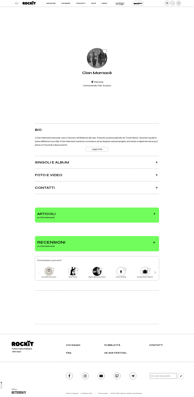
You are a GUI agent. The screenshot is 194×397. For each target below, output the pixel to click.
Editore (13, 390)
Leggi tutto (97, 149)
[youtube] (101, 376)
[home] (29, 3)
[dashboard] (178, 3)
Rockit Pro (138, 3)
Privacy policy (103, 393)
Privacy (1, 386)
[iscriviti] (181, 376)
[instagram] (85, 376)
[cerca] (172, 3)
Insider (120, 3)
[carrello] (167, 3)
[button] (38, 272)
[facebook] (69, 376)
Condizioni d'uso (86, 393)
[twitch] (117, 376)
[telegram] (133, 376)
